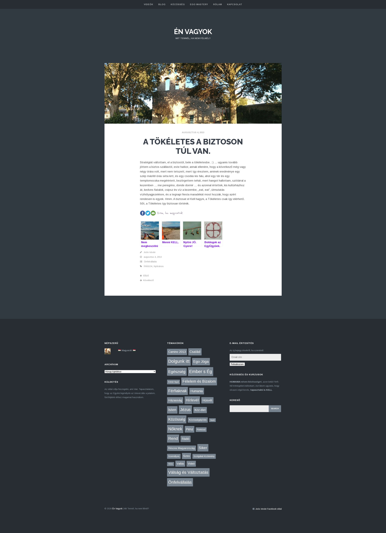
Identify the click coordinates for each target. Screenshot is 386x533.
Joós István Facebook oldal (268, 509)
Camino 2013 (177, 351)
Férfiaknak (177, 391)
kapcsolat (234, 4)
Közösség (176, 419)
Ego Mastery (199, 4)
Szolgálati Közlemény (204, 456)
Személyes (173, 456)
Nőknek (175, 429)
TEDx (170, 464)
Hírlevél (192, 400)
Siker (203, 448)
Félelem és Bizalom (199, 381)
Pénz (189, 429)
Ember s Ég (200, 371)
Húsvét (207, 400)
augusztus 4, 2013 (193, 132)
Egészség (176, 371)
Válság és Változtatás (188, 472)
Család (195, 352)
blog (162, 4)
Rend (173, 438)
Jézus (185, 409)
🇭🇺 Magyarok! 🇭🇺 (127, 350)
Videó (191, 463)
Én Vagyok (193, 32)
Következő (148, 280)
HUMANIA (235, 381)
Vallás (180, 463)
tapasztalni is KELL (261, 390)
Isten (172, 410)
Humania (196, 391)
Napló (212, 420)
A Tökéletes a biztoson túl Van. (193, 146)
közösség (178, 4)
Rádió (185, 438)
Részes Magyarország (181, 448)
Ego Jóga (201, 361)
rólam (217, 4)
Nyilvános (159, 266)
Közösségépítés (198, 420)
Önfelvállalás (150, 261)
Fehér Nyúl (173, 382)
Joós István (149, 252)
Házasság (175, 400)
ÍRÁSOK (148, 266)
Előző (146, 275)
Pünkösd (201, 429)
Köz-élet (200, 410)
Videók (148, 4)
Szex (186, 456)
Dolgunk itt (179, 361)
